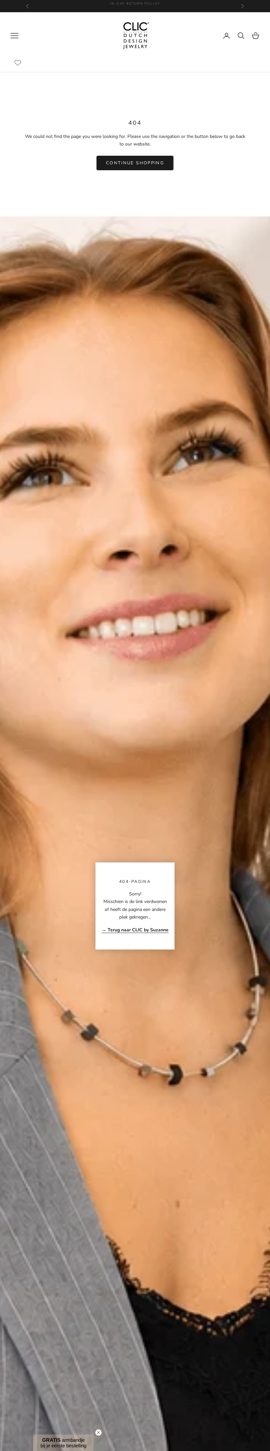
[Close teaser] (98, 1432)
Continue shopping (135, 163)
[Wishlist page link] (17, 62)
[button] (63, 1443)
